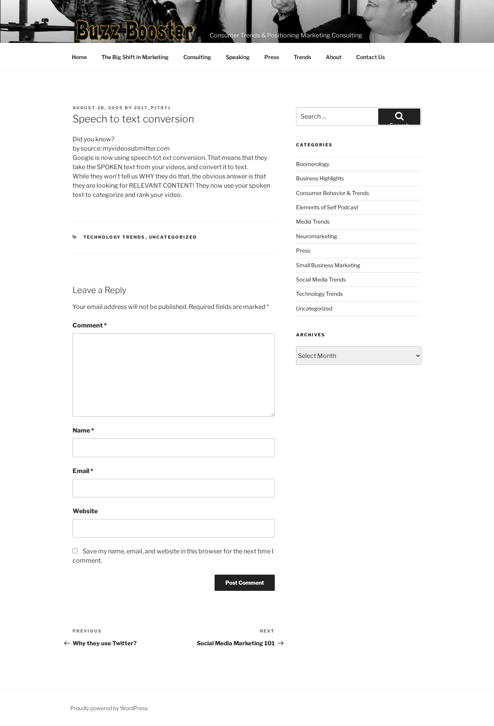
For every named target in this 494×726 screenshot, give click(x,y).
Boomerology (312, 164)
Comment (90, 325)
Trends (302, 57)
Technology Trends (114, 237)
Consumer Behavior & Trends (332, 193)
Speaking (238, 57)
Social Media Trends (321, 279)
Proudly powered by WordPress (109, 708)
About (334, 57)
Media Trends (313, 221)
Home (79, 57)
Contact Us (370, 57)
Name (83, 430)
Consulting (197, 57)
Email (83, 471)
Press (271, 57)
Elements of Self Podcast (327, 207)
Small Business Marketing (328, 265)
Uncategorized (173, 237)
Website (85, 511)
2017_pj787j (152, 107)
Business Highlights (320, 178)
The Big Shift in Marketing (135, 57)
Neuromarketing (316, 236)
